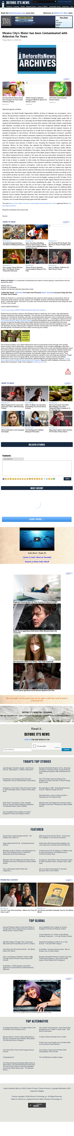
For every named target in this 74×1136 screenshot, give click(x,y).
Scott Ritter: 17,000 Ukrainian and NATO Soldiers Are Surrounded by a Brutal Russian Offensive (18, 967)
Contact (29, 1088)
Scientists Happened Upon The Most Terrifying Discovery (14, 244)
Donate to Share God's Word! (37, 562)
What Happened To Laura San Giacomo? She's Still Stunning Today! (12, 406)
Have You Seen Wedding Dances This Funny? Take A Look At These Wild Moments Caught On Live (36, 245)
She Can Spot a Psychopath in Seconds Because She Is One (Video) (53, 869)
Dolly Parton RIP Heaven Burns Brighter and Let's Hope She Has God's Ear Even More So (54, 844)
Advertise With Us (15, 1088)
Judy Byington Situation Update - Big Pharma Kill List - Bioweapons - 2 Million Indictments (18, 769)
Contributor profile (19, 24)
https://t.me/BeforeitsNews (60, 716)
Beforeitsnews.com (17, 13)
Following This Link (39, 362)
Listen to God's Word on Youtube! (37, 557)
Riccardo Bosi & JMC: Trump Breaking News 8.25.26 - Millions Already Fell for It (54, 789)
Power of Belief (43, 6)
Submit (66, 750)
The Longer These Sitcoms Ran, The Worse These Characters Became (13, 269)
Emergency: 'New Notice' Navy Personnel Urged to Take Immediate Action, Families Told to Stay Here (19, 789)
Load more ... (37, 519)
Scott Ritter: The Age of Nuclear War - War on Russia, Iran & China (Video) (54, 950)
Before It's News (17, 2)
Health (23, 6)
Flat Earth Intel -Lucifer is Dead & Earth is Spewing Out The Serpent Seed (53, 796)
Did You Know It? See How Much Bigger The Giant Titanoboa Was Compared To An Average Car (59, 407)
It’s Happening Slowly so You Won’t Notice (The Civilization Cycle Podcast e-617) (19, 1028)
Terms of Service (44, 1088)
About (5, 1088)
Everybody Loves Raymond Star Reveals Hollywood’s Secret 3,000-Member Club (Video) (19, 779)
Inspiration (65, 6)
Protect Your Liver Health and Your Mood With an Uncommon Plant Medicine (54, 1043)
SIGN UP (27, 740)
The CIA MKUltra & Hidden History (51, 1057)
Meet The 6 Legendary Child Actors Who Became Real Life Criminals (35, 632)
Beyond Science (31, 6)
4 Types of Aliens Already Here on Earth (52, 1037)
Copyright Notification (58, 1088)
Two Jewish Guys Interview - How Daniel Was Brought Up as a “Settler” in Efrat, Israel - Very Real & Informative (54, 1029)
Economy (16, 6)
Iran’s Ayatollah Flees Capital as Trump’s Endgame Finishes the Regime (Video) (17, 812)
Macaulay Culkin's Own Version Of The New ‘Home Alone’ (60, 431)
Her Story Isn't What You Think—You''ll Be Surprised (33, 662)
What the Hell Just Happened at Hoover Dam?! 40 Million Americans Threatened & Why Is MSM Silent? (55, 804)
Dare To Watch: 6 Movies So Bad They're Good (59, 268)
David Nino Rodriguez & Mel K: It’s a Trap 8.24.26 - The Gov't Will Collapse (53, 942)
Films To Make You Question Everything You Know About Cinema (35, 406)
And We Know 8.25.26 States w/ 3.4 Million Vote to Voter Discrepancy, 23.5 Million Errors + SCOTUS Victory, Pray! (55, 852)
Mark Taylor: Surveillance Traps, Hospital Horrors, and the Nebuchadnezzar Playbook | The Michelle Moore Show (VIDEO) (18, 804)
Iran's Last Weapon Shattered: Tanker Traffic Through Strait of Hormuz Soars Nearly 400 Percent (18, 958)
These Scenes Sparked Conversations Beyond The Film (36, 269)
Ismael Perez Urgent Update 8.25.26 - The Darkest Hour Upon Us (17, 836)
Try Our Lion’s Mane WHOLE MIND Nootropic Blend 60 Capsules (23, 310)
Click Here (19, 292)
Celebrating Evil (8, 1057)
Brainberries (7, 241)
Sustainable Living (55, 6)
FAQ (23, 1088)
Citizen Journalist (47, 292)
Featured (9, 6)
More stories (28, 24)
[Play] (37, 539)
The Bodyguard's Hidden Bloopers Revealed (34, 431)
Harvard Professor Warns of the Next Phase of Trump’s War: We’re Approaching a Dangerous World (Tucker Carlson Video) (19, 928)
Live (71, 6)
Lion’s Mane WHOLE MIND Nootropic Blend (16, 320)
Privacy (35, 1088)
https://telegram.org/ (27, 716)
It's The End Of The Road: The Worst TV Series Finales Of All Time (60, 244)
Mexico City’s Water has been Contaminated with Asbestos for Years (32, 203)
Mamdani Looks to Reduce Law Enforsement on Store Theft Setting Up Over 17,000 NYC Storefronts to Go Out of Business (19, 852)
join (11, 286)
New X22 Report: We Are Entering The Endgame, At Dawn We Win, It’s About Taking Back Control (54, 780)
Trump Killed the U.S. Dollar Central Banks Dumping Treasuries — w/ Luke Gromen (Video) (55, 935)
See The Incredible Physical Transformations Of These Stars (32, 1012)
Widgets (41, 1091)
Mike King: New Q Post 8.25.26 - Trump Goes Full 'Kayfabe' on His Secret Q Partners (54, 836)
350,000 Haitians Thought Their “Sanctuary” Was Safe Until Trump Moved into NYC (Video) (19, 942)
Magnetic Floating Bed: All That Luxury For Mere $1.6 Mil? (35, 602)
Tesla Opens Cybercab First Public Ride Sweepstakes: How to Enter (52, 1050)
